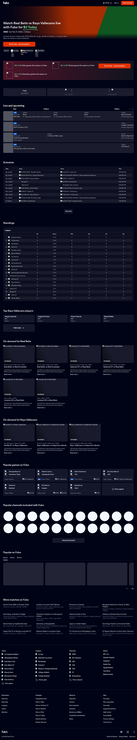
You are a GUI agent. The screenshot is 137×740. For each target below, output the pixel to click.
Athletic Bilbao (15, 298)
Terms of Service (112, 736)
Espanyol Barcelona (17, 266)
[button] (127, 588)
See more (68, 211)
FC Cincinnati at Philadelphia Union (82, 631)
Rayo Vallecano (28, 50)
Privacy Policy (123, 736)
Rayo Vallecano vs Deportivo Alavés (52, 445)
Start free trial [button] (127, 3)
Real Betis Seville (16, 250)
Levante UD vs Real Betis (14, 400)
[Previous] (129, 109)
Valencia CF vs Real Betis (80, 367)
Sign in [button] (116, 3)
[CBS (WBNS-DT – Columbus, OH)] (8, 148)
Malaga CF (13, 291)
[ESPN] (8, 126)
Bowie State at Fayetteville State (15, 624)
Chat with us (107, 722)
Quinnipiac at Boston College (14, 614)
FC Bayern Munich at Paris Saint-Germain (118, 631)
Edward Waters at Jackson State (48, 631)
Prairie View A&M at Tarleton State (16, 605)
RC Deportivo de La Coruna (17, 276)
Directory (132, 736)
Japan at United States (77, 624)
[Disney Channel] (8, 116)
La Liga (16, 50)
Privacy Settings (108, 719)
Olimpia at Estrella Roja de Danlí (114, 614)
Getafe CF (14, 269)
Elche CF (14, 295)
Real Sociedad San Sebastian (19, 272)
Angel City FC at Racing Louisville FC (17, 631)
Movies (19, 557)
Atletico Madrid (15, 253)
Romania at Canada (76, 605)
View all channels (68, 540)
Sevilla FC (14, 247)
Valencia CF (13, 288)
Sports (5, 557)
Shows (12, 557)
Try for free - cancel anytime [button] (19, 44)
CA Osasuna (15, 256)
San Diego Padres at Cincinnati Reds (116, 624)
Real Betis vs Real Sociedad (15, 367)
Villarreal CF (14, 279)
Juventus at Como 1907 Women (48, 605)
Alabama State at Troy (77, 614)
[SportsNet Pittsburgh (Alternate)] (8, 137)
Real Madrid (14, 243)
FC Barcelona (15, 240)
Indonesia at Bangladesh (45, 624)
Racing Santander (16, 263)
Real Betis (41, 50)
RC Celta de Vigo (16, 285)
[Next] (132, 109)
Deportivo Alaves (16, 237)
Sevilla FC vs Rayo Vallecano (15, 445)
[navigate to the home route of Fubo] (6, 3)
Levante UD (14, 260)
